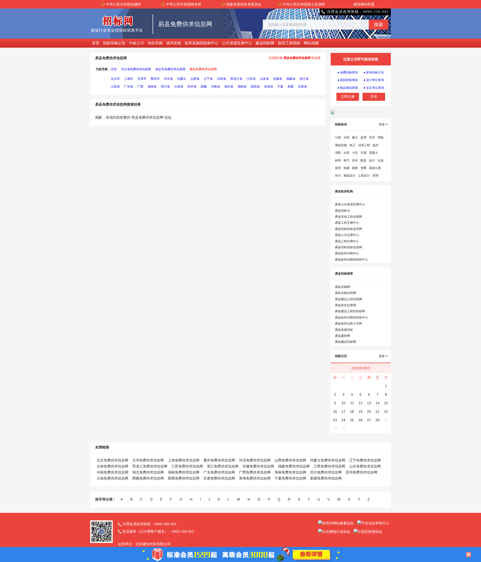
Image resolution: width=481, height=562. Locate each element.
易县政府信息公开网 (348, 323)
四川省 (165, 86)
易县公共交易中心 (347, 235)
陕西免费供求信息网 (183, 478)
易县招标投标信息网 (348, 247)
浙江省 (304, 79)
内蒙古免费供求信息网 (327, 460)
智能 (381, 137)
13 (369, 403)
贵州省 (191, 86)
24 (343, 420)
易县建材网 (342, 336)
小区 (355, 152)
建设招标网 (265, 43)
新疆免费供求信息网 (326, 478)
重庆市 (155, 79)
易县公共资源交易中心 (350, 204)
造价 (355, 160)
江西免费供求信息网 (329, 466)
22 (386, 412)
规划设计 (349, 175)
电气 (346, 160)
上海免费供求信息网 (183, 460)
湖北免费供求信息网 (148, 472)
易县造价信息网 (345, 305)
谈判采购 (173, 43)
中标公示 (136, 43)
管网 (363, 168)
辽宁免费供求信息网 (365, 460)
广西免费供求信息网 (255, 472)
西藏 (204, 86)
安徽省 (277, 79)
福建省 (290, 79)
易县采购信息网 (345, 293)
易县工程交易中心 (347, 222)
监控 (376, 145)
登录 (373, 97)
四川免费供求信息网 (326, 472)
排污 (338, 175)
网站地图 (311, 43)
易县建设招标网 (345, 342)
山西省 (194, 79)
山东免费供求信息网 (365, 466)
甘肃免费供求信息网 (219, 478)
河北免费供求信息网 (255, 460)
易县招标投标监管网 (348, 229)
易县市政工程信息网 (348, 216)
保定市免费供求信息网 (170, 69)
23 (335, 420)
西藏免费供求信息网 (148, 478)
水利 (346, 137)
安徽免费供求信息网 (258, 466)
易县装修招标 (344, 330)
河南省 (215, 86)
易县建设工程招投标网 (350, 311)
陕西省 (255, 86)
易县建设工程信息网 (348, 299)
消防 (338, 152)
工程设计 (364, 175)
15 (386, 403)
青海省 (268, 86)
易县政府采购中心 (347, 253)
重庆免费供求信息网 (219, 460)
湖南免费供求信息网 (183, 472)
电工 (352, 145)
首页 (95, 43)
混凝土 (373, 152)
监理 (363, 137)
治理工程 (364, 145)
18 (352, 412)
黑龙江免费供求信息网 (149, 466)
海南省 (152, 86)
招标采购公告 (114, 43)
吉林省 (221, 79)
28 (378, 420)
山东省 (264, 79)
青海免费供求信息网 (255, 478)
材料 (338, 160)
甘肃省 (302, 86)
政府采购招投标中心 (201, 43)
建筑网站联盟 (364, 4)
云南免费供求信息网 (112, 478)
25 (352, 420)
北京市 (115, 79)
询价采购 (155, 43)
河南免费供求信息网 (112, 472)
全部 (114, 69)
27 (369, 420)
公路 (338, 137)
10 (343, 403)
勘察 (355, 168)
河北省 (168, 79)
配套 (363, 160)
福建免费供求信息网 (294, 466)
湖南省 (242, 86)
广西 (140, 86)
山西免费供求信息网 (290, 460)
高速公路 (375, 168)
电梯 (346, 168)
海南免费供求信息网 (290, 472)
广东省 (128, 86)
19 (360, 412)
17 (343, 412)
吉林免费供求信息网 (112, 466)
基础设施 (341, 145)
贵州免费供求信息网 (361, 472)
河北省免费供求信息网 (136, 69)
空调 (363, 152)
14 (378, 403)
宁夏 (280, 86)
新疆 (291, 86)
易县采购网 (342, 287)
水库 (346, 152)
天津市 (141, 79)
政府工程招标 (289, 43)
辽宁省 (208, 79)
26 (360, 420)
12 (360, 403)
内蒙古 (181, 79)
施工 (355, 137)
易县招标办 (342, 210)
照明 (376, 175)
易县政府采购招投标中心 (351, 259)
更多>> (383, 124)
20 (369, 412)
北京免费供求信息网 (112, 460)
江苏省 (251, 79)
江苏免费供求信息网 (187, 466)
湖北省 (228, 86)
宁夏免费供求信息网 (290, 478)
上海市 (128, 79)
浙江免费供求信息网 (222, 466)
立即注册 (348, 97)
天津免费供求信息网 (148, 460)
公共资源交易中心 (237, 43)
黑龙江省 (236, 79)
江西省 (115, 86)
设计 (372, 160)
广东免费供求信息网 (219, 472)
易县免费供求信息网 (203, 69)
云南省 (178, 86)
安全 (372, 137)
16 (335, 412)
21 (378, 412)
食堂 (338, 168)
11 (352, 403)
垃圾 (381, 160)
